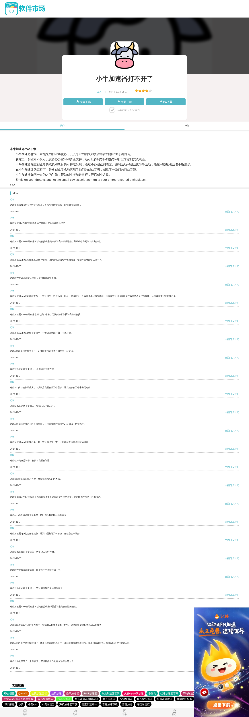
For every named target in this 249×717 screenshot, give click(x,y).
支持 (227, 211)
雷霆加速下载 (110, 704)
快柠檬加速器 (144, 698)
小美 (21, 704)
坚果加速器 (72, 693)
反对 (234, 211)
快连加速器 (64, 698)
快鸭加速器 (126, 698)
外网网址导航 (184, 698)
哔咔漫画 (9, 704)
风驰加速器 (189, 693)
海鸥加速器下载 (68, 704)
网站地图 (9, 693)
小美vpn (32, 704)
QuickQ (22, 693)
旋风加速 (56, 693)
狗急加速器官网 (111, 693)
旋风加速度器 (39, 693)
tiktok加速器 (90, 693)
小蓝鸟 (152, 693)
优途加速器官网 (169, 693)
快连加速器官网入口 (86, 698)
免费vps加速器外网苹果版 (18, 698)
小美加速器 (48, 704)
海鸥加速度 (143, 704)
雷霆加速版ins (90, 704)
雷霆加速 (127, 704)
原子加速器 (108, 698)
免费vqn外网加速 (134, 693)
